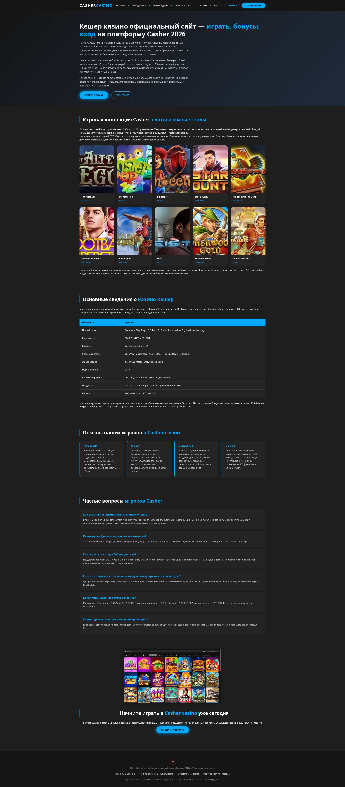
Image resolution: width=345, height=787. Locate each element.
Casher (96, 5)
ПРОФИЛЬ (232, 5)
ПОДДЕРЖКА (139, 5)
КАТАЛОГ (120, 5)
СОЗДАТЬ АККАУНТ (253, 5)
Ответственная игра (188, 773)
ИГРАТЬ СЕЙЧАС (94, 95)
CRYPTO (203, 5)
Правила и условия (125, 773)
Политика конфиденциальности (157, 773)
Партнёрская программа (216, 773)
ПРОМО (218, 5)
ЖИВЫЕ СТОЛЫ (183, 5)
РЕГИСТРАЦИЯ (122, 95)
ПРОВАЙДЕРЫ (160, 5)
